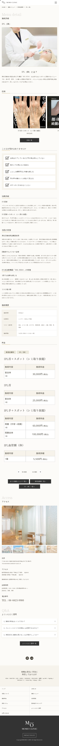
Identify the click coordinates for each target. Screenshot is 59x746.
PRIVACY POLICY (29, 735)
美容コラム (5, 703)
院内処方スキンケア (36, 703)
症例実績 (33, 698)
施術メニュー (11, 7)
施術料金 (4, 698)
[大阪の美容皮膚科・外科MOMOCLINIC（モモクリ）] (9, 3)
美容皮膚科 (20, 7)
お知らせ (33, 688)
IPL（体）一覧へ (29, 486)
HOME (4, 7)
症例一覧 (29, 140)
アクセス (4, 708)
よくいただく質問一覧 (29, 643)
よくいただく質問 (36, 708)
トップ (3, 688)
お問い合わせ (5, 713)
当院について (5, 693)
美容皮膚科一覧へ (40, 481)
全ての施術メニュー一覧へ (18, 481)
